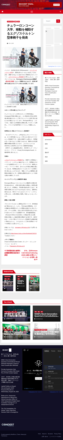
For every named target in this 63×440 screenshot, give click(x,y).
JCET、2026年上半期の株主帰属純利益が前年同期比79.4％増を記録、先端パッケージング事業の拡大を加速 (52, 112)
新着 (15, 21)
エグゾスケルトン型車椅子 (16, 77)
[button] (60, 11)
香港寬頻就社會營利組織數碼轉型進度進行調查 (12, 253)
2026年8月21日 (9, 336)
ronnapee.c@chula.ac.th (22, 227)
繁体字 (47, 152)
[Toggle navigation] (32, 11)
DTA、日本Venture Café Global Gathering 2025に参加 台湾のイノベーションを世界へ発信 (29, 255)
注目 (18, 21)
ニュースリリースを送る (55, 436)
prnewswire (10, 21)
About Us (44, 433)
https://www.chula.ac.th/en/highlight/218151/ (24, 233)
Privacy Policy (57, 433)
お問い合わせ (45, 436)
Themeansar (4, 436)
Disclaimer (50, 433)
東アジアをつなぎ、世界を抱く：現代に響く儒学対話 (52, 79)
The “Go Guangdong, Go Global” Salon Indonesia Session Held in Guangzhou (9, 410)
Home (39, 433)
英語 (21, 276)
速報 (18, 278)
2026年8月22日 (9, 318)
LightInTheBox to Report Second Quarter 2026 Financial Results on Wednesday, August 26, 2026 (52, 123)
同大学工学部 (10, 81)
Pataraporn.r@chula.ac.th (17, 246)
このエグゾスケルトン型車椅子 (14, 160)
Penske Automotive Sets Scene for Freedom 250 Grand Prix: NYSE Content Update (10, 371)
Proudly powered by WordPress (8, 434)
